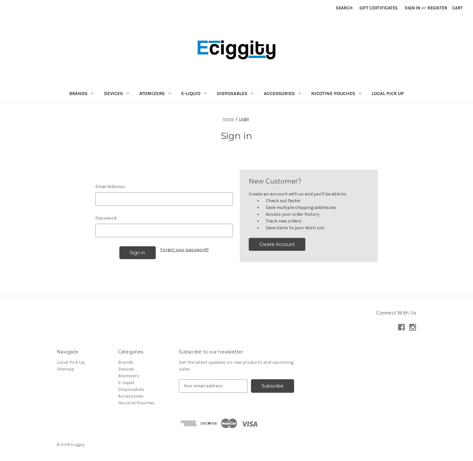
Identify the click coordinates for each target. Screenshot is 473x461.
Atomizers (152, 93)
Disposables (232, 93)
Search (344, 8)
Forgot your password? (184, 249)
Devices (113, 93)
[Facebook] (401, 327)
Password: (106, 218)
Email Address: (110, 186)
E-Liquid (190, 93)
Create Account (277, 244)
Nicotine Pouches (333, 93)
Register (437, 8)
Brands (78, 93)
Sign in (412, 8)
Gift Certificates (378, 8)
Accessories (279, 93)
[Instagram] (412, 327)
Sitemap (65, 369)
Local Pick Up (388, 93)
